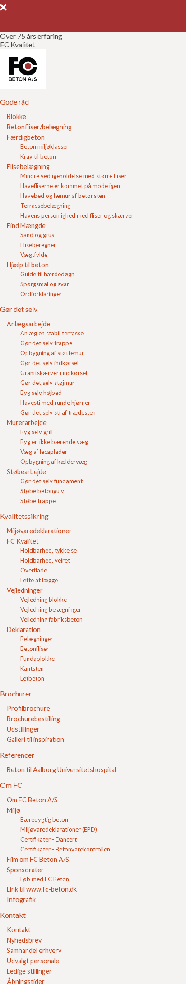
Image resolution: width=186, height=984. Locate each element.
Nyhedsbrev (24, 940)
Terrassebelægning (45, 205)
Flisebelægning (28, 166)
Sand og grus (37, 234)
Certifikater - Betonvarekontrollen (65, 849)
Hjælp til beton (28, 265)
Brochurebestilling (33, 719)
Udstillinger (23, 729)
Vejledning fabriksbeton (51, 619)
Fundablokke (37, 658)
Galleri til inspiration (35, 739)
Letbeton (32, 678)
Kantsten (32, 668)
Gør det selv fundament (51, 481)
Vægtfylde (33, 254)
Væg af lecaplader (43, 451)
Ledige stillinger (29, 971)
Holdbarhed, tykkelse (48, 550)
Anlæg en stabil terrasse (52, 333)
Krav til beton (38, 156)
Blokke (16, 116)
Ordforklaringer (41, 293)
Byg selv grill (36, 431)
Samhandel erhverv (34, 950)
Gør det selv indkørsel (49, 362)
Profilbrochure (28, 708)
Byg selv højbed (41, 392)
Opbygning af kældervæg (53, 461)
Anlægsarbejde (28, 324)
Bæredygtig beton (44, 819)
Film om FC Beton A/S (38, 859)
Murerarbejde (26, 422)
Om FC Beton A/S (32, 800)
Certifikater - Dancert (48, 839)
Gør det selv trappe (46, 343)
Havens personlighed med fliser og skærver (77, 215)
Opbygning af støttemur (52, 353)
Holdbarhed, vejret (45, 560)
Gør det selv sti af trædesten (58, 412)
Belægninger (36, 638)
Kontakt (19, 930)
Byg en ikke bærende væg (54, 441)
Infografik (21, 899)
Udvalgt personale (33, 961)
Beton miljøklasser (44, 146)
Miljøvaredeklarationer (39, 531)
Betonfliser (34, 648)
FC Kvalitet (23, 541)
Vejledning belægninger (50, 609)
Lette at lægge (39, 580)
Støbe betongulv (42, 490)
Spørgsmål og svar (44, 284)
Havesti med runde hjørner (55, 402)
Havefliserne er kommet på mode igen (70, 185)
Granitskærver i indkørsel (53, 372)
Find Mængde (26, 225)
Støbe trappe (38, 500)
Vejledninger (25, 590)
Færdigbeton (26, 137)
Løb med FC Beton (44, 879)
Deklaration (24, 629)
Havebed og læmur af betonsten (62, 195)
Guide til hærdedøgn (47, 274)
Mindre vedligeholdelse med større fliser (73, 175)
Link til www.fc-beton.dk (42, 889)
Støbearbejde (26, 472)
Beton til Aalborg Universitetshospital (61, 769)
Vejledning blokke (43, 599)
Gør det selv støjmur (47, 382)
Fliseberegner (38, 244)
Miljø (13, 810)
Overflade (33, 570)
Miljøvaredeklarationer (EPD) (58, 829)
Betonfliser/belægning (39, 127)
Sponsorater (25, 870)
